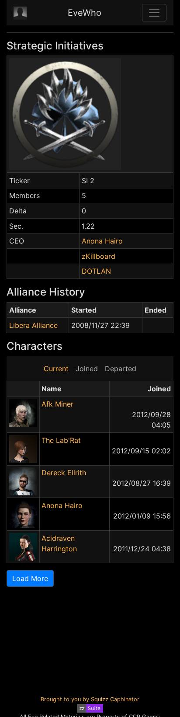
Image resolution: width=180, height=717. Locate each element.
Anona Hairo (102, 241)
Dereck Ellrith (64, 472)
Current (56, 368)
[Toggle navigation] (154, 12)
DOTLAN (96, 271)
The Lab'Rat (61, 440)
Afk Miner (57, 404)
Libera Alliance (33, 325)
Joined (87, 368)
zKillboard (98, 256)
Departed (120, 368)
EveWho (84, 12)
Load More (30, 578)
